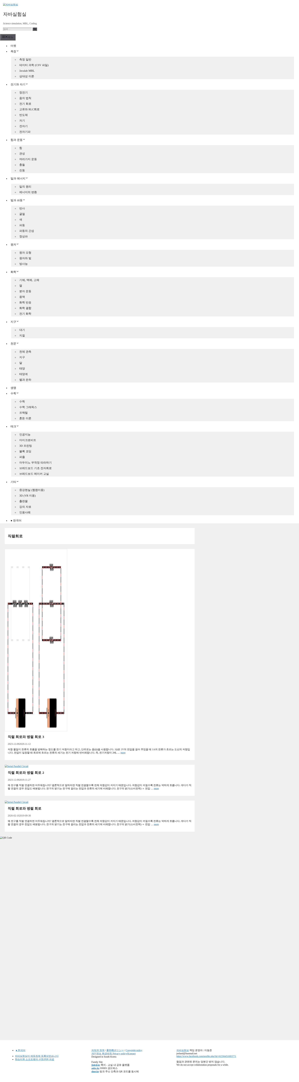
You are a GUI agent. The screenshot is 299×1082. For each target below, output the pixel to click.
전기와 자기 (18, 84)
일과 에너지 (18, 178)
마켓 (13, 45)
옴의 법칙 (25, 98)
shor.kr (95, 1071)
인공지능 (25, 434)
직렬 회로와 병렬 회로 (24, 808)
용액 (22, 296)
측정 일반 (25, 59)
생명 (13, 387)
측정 (13, 51)
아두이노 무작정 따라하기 (35, 462)
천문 (13, 343)
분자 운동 (25, 291)
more (123, 752)
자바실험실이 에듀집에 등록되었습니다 (37, 1056)
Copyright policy (134, 1050)
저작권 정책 (97, 1050)
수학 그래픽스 (28, 407)
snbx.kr (95, 1068)
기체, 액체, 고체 (29, 280)
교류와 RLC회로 (29, 109)
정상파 (23, 236)
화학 (13, 271)
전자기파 (25, 131)
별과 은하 (25, 379)
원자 (13, 244)
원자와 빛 (25, 258)
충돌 (22, 164)
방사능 (23, 263)
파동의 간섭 (26, 230)
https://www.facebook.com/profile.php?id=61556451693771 (206, 1056)
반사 (22, 208)
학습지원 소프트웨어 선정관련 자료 (34, 1059)
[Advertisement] (23, 890)
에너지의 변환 (28, 192)
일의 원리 (25, 186)
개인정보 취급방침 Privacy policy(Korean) (113, 1053)
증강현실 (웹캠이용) (31, 490)
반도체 (23, 115)
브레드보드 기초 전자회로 (35, 468)
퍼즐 (22, 457)
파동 (22, 225)
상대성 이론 (26, 76)
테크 (13, 426)
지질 (22, 335)
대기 (22, 329)
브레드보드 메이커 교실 (34, 473)
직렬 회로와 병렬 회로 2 (26, 773)
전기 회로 (25, 103)
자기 (22, 120)
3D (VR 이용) (27, 495)
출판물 (23, 501)
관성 (22, 153)
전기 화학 (25, 313)
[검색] (35, 29)
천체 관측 (25, 351)
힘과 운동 (17, 139)
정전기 (23, 92)
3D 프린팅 (25, 445)
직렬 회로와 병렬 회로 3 (26, 737)
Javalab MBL (27, 70)
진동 (22, 170)
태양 (22, 368)
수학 (13, 393)
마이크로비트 (27, 440)
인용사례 (25, 512)
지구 (13, 321)
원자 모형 (25, 252)
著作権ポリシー (115, 1050)
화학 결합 (25, 308)
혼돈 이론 (25, 418)
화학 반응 (25, 302)
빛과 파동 (17, 200)
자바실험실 (14, 14)
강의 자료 (25, 506)
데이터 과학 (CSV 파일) (34, 65)
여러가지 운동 (28, 159)
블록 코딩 (25, 451)
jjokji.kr (95, 1065)
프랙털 (23, 412)
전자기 (23, 126)
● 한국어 (16, 520)
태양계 (23, 374)
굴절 (22, 214)
